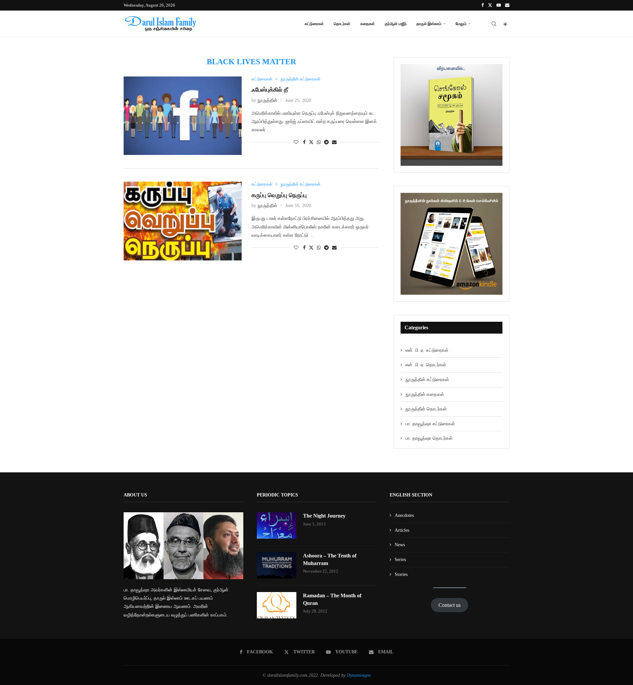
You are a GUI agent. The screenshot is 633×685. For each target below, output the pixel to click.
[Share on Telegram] (326, 142)
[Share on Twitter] (311, 142)
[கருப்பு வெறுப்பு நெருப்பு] (183, 221)
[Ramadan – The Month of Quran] (276, 605)
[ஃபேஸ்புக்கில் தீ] (183, 115)
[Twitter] (490, 5)
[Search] (494, 24)
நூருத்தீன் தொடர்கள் (426, 408)
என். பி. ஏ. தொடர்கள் (426, 364)
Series (400, 559)
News (400, 544)
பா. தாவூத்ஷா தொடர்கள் (429, 438)
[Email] (507, 5)
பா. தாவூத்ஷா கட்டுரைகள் (430, 423)
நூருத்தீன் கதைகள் (425, 394)
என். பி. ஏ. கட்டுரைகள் (427, 350)
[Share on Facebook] (304, 142)
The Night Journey (324, 516)
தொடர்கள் (342, 23)
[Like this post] (296, 142)
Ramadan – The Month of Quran (332, 599)
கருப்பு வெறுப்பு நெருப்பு (279, 195)
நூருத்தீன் (267, 100)
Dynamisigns (359, 675)
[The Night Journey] (276, 525)
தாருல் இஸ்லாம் (428, 23)
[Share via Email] (334, 142)
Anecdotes (404, 515)
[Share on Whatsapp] (319, 142)
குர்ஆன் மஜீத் (396, 23)
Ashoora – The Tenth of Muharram (329, 559)
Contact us (449, 605)
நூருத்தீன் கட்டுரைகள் (427, 379)
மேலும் (461, 23)
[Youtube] (499, 5)
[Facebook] (482, 5)
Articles (402, 530)
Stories (401, 574)
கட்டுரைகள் (314, 23)
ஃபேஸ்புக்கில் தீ (270, 89)
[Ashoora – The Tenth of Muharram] (276, 565)
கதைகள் (367, 23)
